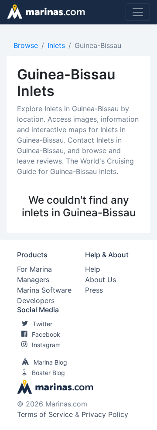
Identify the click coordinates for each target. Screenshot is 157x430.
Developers (36, 300)
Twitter (42, 324)
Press (94, 290)
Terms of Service (45, 414)
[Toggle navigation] (138, 12)
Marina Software (44, 290)
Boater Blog (48, 372)
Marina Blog (50, 362)
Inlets (56, 45)
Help (92, 269)
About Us (100, 279)
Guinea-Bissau (98, 45)
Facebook (46, 334)
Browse (26, 45)
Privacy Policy (105, 414)
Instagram (46, 344)
